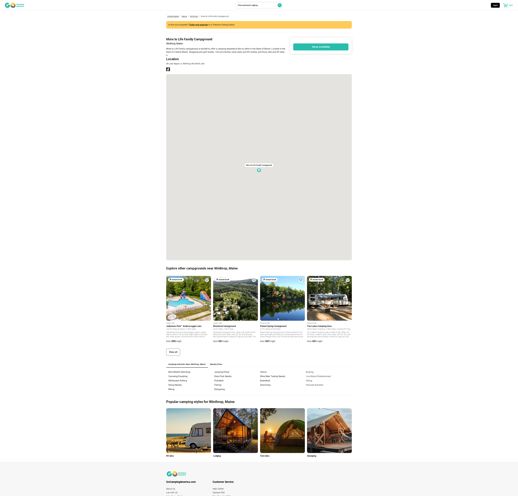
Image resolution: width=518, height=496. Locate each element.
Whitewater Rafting (177, 380)
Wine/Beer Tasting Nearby (272, 376)
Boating (309, 372)
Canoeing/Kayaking (178, 376)
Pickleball (219, 380)
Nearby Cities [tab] (216, 364)
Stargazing (219, 389)
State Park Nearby (223, 376)
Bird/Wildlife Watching (179, 372)
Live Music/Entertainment (318, 376)
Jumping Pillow (221, 372)
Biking (171, 389)
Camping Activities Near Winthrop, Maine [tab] (187, 364)
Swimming (265, 385)
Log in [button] (495, 5)
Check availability (321, 47)
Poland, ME (265, 323)
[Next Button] (208, 298)
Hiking (309, 380)
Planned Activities (314, 385)
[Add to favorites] (206, 280)
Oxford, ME (311, 323)
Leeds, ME (170, 323)
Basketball (265, 380)
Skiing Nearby (175, 385)
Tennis (263, 372)
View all (173, 352)
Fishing (217, 385)
